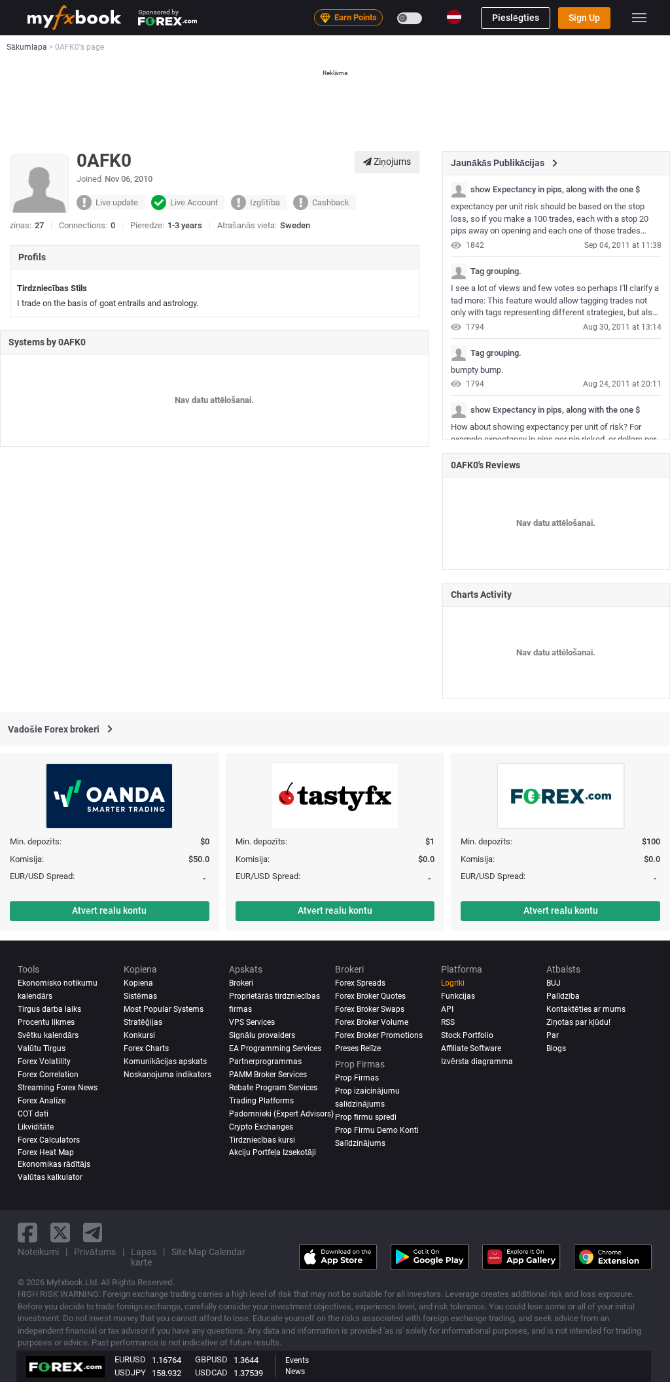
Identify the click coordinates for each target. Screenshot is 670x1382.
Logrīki (453, 983)
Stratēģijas (143, 1022)
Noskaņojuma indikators (167, 1074)
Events (297, 1360)
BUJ (553, 983)
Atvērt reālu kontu (109, 910)
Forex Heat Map (46, 1152)
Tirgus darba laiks (49, 1009)
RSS (448, 1022)
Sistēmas (140, 996)
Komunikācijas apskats (165, 1061)
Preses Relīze (358, 1048)
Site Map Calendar (208, 1252)
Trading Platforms (261, 1100)
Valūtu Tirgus (41, 1048)
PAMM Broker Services (268, 1074)
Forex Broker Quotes (370, 996)
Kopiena (138, 983)
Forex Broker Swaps (369, 1009)
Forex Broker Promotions (379, 1035)
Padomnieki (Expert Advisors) (281, 1113)
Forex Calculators (49, 1140)
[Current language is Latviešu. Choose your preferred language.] (454, 17)
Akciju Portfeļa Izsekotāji (272, 1152)
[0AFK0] (459, 190)
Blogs (556, 1048)
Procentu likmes (46, 1022)
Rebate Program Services (273, 1087)
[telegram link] (93, 1232)
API (447, 1009)
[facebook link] (27, 1232)
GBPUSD (211, 1359)
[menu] (639, 17)
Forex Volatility (44, 1061)
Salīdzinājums (360, 1143)
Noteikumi (38, 1252)
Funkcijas (458, 996)
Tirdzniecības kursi (262, 1140)
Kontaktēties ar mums (586, 1009)
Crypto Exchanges (261, 1127)
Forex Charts (146, 1048)
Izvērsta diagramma (477, 1061)
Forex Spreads (360, 983)
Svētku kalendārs (48, 1035)
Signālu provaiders (262, 1035)
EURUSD (130, 1359)
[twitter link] (60, 1232)
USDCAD (211, 1372)
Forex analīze (41, 1100)
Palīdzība (563, 996)
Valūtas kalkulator (50, 1177)
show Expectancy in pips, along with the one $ (555, 189)
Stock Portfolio (467, 1035)
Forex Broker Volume (371, 1022)
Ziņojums (391, 161)
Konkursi (139, 1035)
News (295, 1371)
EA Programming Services (275, 1048)
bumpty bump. (477, 370)
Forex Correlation (48, 1074)
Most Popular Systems (163, 1009)
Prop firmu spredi (366, 1117)
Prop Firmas (357, 1077)
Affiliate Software (471, 1048)
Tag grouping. (495, 271)
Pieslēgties (515, 17)
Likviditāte (36, 1127)
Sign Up (584, 17)
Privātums (95, 1252)
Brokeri (241, 983)
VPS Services (252, 1022)
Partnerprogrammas (265, 1061)
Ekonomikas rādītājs (54, 1164)
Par (552, 1035)
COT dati (33, 1113)
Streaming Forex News (57, 1087)
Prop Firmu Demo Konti (377, 1130)
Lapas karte (143, 1257)
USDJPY (130, 1372)
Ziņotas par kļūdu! (578, 1022)
